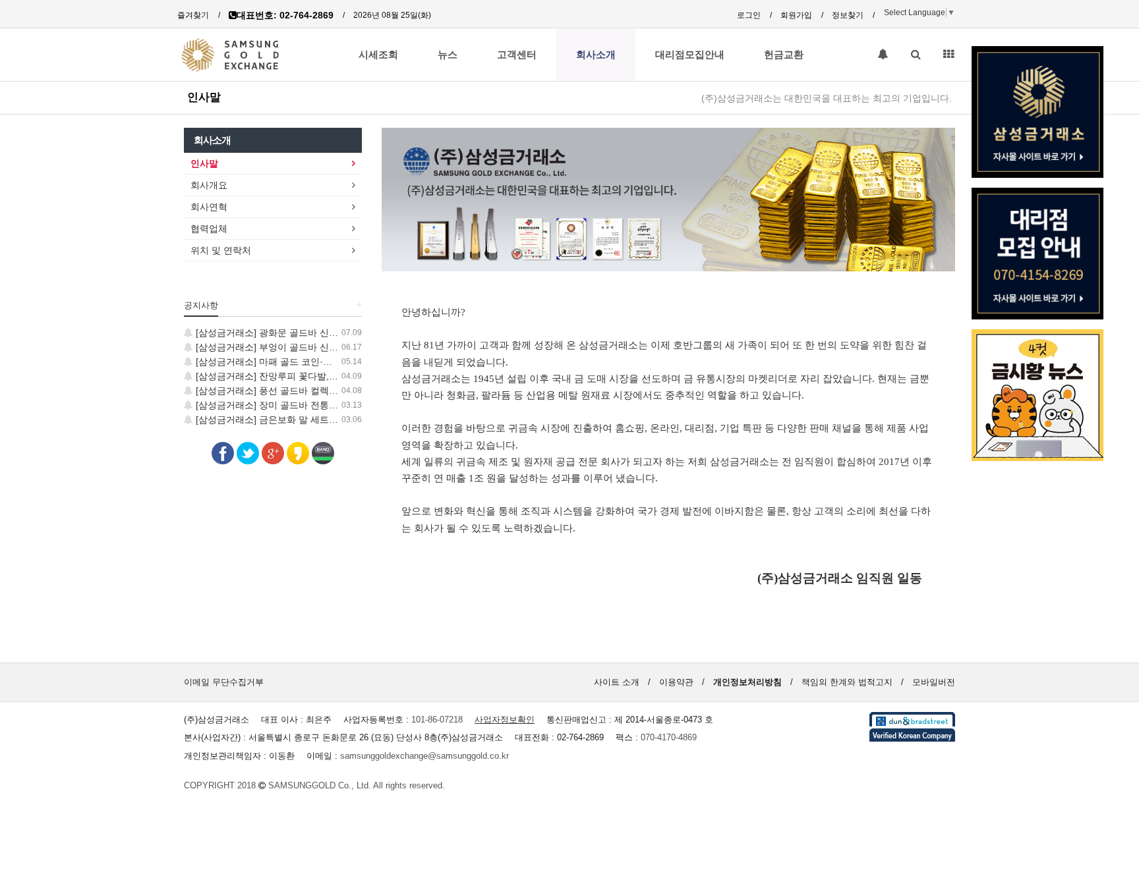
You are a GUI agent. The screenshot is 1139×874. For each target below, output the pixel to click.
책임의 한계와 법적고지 (847, 682)
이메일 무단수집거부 (224, 682)
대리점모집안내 (689, 55)
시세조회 (378, 55)
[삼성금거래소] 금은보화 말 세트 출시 (271, 419)
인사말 (204, 96)
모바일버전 (933, 682)
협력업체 (208, 228)
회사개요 (208, 185)
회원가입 (796, 15)
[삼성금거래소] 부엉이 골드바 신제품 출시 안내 (291, 347)
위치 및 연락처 (220, 250)
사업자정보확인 (505, 719)
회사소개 (596, 55)
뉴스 (447, 55)
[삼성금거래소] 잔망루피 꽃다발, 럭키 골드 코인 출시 (303, 376)
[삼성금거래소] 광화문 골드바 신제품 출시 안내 (291, 332)
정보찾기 (847, 15)
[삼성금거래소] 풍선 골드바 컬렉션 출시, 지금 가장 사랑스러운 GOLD (337, 390)
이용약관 (676, 682)
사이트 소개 (616, 682)
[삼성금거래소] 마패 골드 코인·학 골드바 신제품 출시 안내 (314, 361)
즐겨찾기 (193, 15)
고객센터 (517, 55)
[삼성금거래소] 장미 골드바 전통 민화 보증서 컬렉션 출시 (312, 405)
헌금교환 (783, 55)
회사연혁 (208, 207)
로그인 (749, 15)
